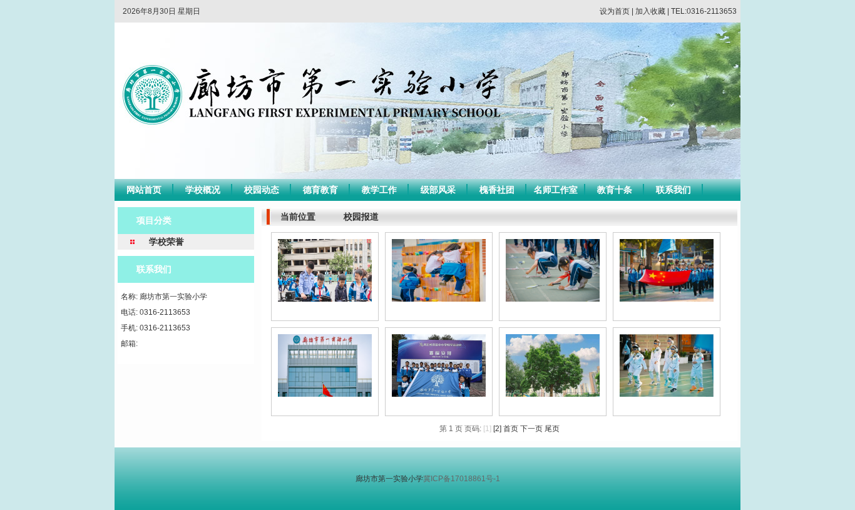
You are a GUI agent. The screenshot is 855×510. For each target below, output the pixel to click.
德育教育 (320, 190)
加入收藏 (650, 11)
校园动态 (261, 190)
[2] (497, 428)
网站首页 (143, 190)
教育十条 (614, 190)
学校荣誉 (166, 242)
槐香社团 (497, 190)
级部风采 (438, 190)
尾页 (552, 428)
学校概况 (202, 190)
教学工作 (379, 190)
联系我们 (673, 190)
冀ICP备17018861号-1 (461, 478)
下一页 (531, 428)
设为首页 (615, 11)
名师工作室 (556, 190)
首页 (510, 428)
